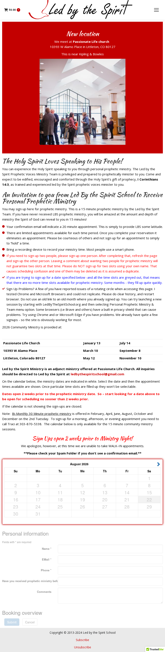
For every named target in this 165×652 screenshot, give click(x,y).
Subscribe (82, 640)
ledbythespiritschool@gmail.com (97, 374)
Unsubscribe (82, 647)
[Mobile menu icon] (156, 10)
